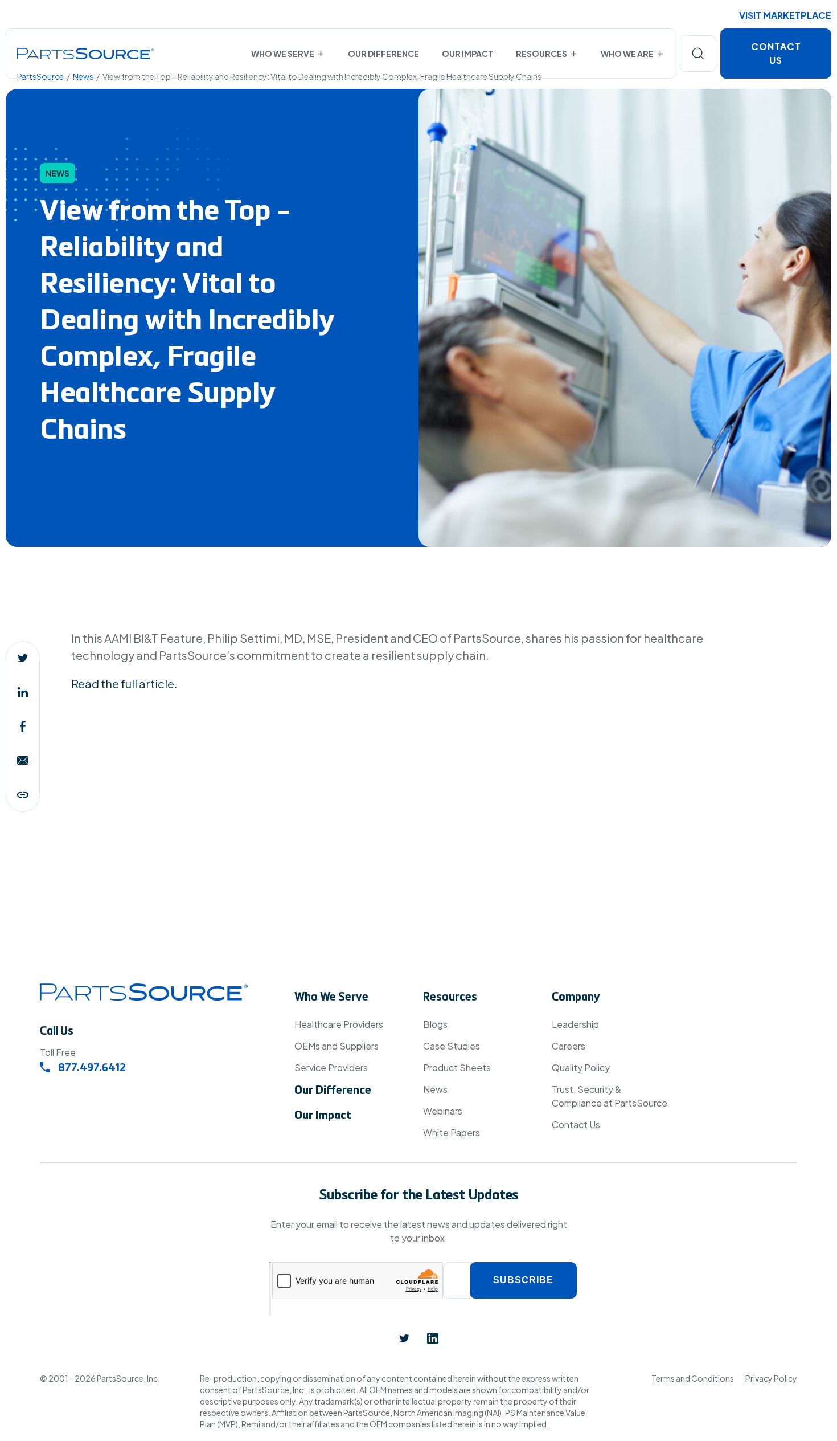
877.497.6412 (91, 1069)
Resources (541, 53)
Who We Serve (282, 53)
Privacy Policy (771, 1378)
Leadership (575, 1024)
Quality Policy (581, 1067)
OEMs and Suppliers (336, 1046)
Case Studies (451, 1046)
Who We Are (627, 53)
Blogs (435, 1024)
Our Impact (467, 53)
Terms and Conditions (692, 1378)
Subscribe (523, 1280)
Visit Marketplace (785, 15)
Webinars (442, 1111)
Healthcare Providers (338, 1024)
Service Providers (331, 1067)
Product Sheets (457, 1067)
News (435, 1089)
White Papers (451, 1132)
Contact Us (776, 53)
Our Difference (383, 53)
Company (576, 997)
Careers (568, 1046)
